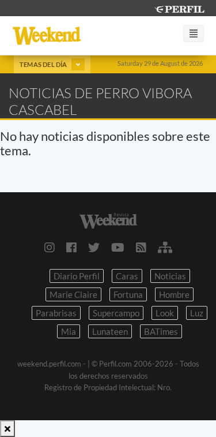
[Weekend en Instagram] (49, 247)
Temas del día (44, 64)
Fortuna (128, 294)
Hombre (174, 294)
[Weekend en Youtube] (117, 247)
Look (165, 313)
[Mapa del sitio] (165, 247)
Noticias (170, 276)
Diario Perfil (77, 276)
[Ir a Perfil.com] (179, 8)
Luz (196, 313)
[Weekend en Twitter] (94, 247)
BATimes (161, 331)
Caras (127, 276)
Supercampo (116, 313)
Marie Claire (73, 294)
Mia (68, 331)
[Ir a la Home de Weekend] (108, 219)
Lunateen (110, 331)
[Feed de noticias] (141, 247)
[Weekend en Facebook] (71, 247)
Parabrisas (56, 313)
